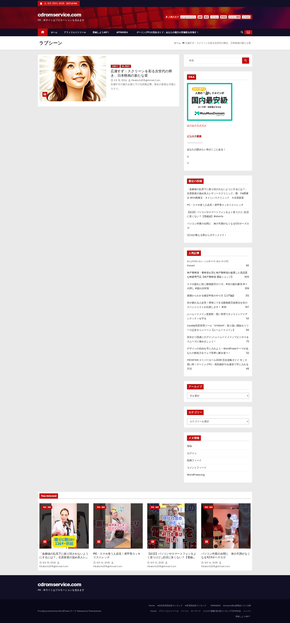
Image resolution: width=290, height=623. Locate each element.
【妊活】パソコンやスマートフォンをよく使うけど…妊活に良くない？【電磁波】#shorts (171, 557)
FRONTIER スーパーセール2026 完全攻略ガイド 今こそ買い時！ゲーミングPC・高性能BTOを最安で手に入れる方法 (217, 364)
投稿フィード (194, 460)
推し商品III (125, 66)
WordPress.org (196, 474)
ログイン (192, 453)
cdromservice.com (59, 15)
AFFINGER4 (123, 32)
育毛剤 (223, 17)
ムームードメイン (188, 17)
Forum (191, 265)
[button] (242, 32)
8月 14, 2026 (104, 562)
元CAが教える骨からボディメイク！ (207, 235)
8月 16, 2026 (49, 562)
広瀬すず (115, 66)
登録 (189, 446)
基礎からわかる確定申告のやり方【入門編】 (211, 295)
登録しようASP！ (101, 32)
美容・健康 (47, 507)
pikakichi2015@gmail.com (145, 80)
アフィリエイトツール (75, 32)
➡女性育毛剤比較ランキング (169, 605)
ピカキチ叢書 (194, 136)
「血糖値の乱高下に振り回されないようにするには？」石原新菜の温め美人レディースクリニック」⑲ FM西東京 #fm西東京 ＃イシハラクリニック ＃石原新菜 (217, 193)
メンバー (247, 611)
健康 (200, 17)
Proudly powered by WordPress (53, 611)
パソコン (214, 17)
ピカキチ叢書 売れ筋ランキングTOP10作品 (222, 611)
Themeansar (94, 611)
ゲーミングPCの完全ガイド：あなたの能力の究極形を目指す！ (168, 32)
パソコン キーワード (191, 611)
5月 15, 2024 (121, 80)
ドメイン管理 (234, 17)
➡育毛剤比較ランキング (195, 605)
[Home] (43, 32)
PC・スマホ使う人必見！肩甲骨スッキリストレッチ (215, 205)
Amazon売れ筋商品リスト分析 (237, 605)
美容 (206, 17)
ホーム (54, 32)
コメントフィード (196, 467)
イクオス (246, 17)
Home (152, 605)
